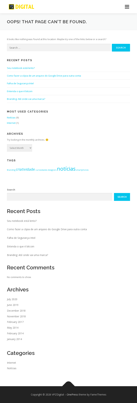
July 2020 (12, 299)
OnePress (72, 394)
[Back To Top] (68, 386)
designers (52, 170)
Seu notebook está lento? (21, 68)
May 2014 (12, 327)
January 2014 (14, 339)
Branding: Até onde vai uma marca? (26, 99)
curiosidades (41, 170)
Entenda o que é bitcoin (19, 91)
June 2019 (12, 305)
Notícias (11, 117)
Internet (11, 122)
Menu (127, 6)
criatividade (25, 169)
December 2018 (16, 310)
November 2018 (16, 316)
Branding (11, 170)
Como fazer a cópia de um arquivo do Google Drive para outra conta (44, 75)
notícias (66, 168)
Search (11, 189)
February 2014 (15, 333)
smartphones (82, 170)
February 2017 (15, 322)
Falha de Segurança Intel (20, 83)
